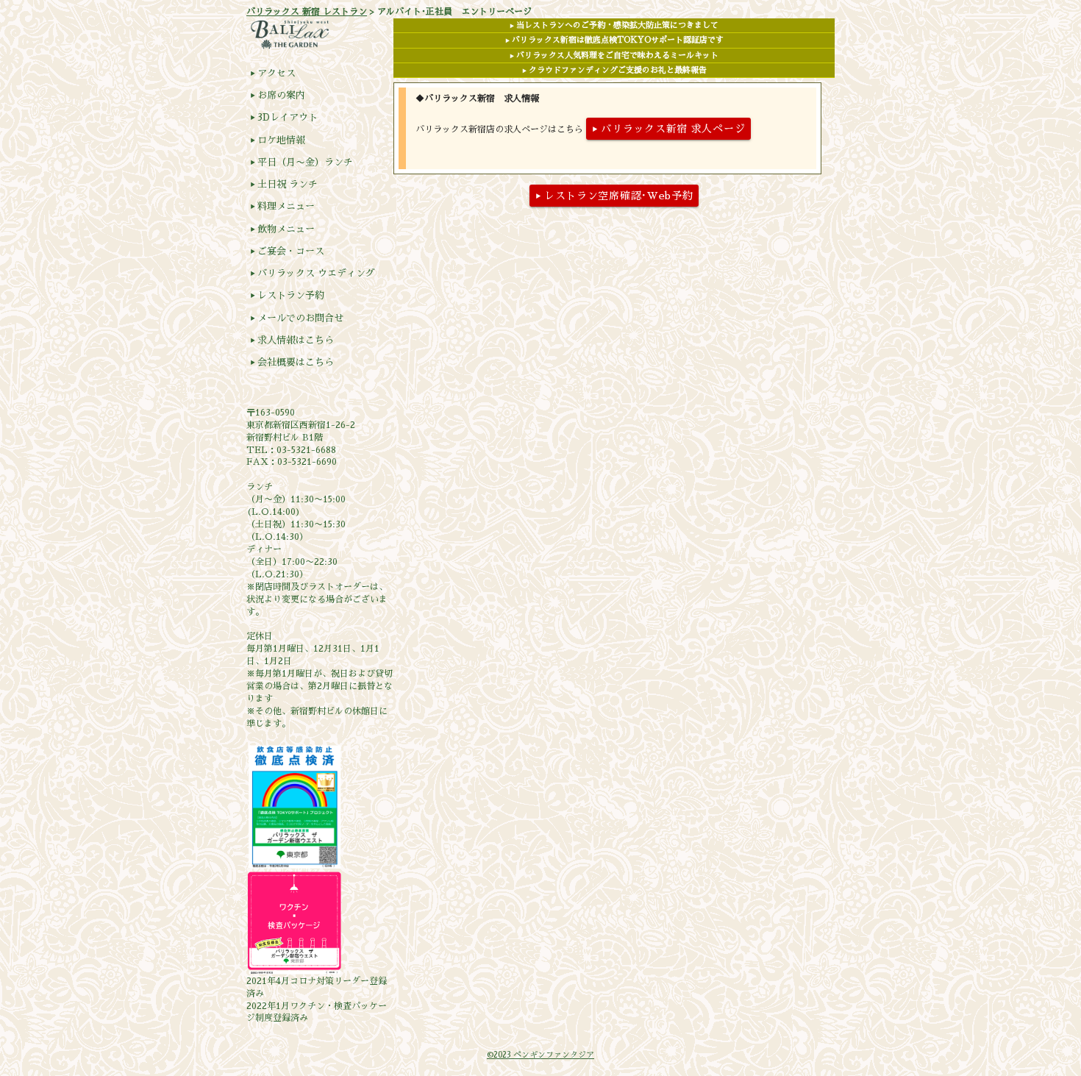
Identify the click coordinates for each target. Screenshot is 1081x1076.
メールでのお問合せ (296, 318)
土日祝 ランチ (284, 184)
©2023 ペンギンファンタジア (540, 1055)
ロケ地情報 (277, 140)
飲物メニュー (282, 229)
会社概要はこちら (292, 362)
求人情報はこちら (292, 340)
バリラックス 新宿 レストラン (306, 11)
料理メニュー (282, 206)
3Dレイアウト (284, 117)
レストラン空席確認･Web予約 (614, 195)
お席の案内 (277, 95)
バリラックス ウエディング (312, 273)
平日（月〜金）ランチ (301, 162)
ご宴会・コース (287, 251)
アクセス (273, 73)
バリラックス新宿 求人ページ (668, 129)
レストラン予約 (287, 295)
